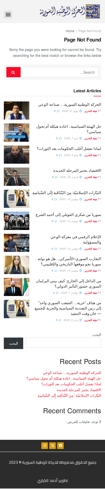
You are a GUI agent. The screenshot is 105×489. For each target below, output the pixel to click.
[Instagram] (44, 445)
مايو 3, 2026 (71, 155)
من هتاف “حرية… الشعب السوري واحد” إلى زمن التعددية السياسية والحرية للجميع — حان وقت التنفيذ (68, 308)
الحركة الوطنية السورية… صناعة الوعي (69, 104)
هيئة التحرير (90, 111)
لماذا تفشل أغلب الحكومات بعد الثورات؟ (69, 148)
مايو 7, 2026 (71, 138)
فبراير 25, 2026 (69, 177)
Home (70, 31)
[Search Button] (13, 72)
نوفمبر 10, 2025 (69, 270)
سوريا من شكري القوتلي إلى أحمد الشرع (68, 214)
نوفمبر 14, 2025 (69, 199)
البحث (96, 334)
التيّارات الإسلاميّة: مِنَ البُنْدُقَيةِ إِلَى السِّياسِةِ (66, 192)
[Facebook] (60, 445)
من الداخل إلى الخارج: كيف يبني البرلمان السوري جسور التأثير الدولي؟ (68, 283)
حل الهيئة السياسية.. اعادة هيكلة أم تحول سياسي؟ (64, 378)
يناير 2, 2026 (71, 320)
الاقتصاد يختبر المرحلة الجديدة (77, 170)
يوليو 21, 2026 (70, 111)
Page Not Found (89, 31)
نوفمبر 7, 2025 (70, 292)
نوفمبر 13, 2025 (69, 221)
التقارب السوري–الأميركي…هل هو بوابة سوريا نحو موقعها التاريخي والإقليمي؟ (69, 261)
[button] (8, 14)
